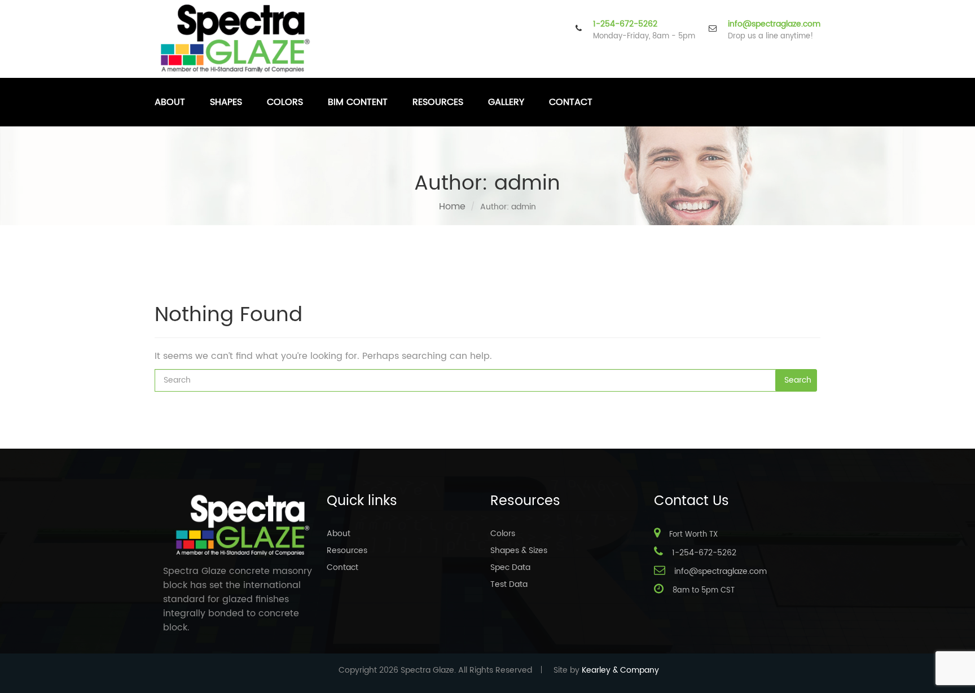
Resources (437, 102)
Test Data (509, 584)
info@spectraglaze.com (774, 24)
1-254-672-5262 (625, 24)
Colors (285, 102)
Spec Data (510, 567)
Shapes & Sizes (518, 550)
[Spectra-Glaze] (236, 38)
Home (452, 206)
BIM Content (358, 102)
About (170, 102)
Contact (570, 102)
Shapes (226, 102)
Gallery (506, 102)
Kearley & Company (620, 670)
